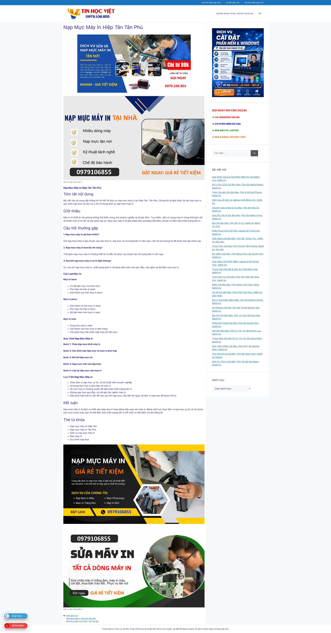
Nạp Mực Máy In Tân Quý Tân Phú (81, 618)
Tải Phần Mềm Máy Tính (211, 3)
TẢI (259, 13)
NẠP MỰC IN (72, 616)
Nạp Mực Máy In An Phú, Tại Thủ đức (82, 621)
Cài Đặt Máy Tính (232, 3)
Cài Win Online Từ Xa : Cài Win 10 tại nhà (234, 13)
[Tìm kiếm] (254, 153)
